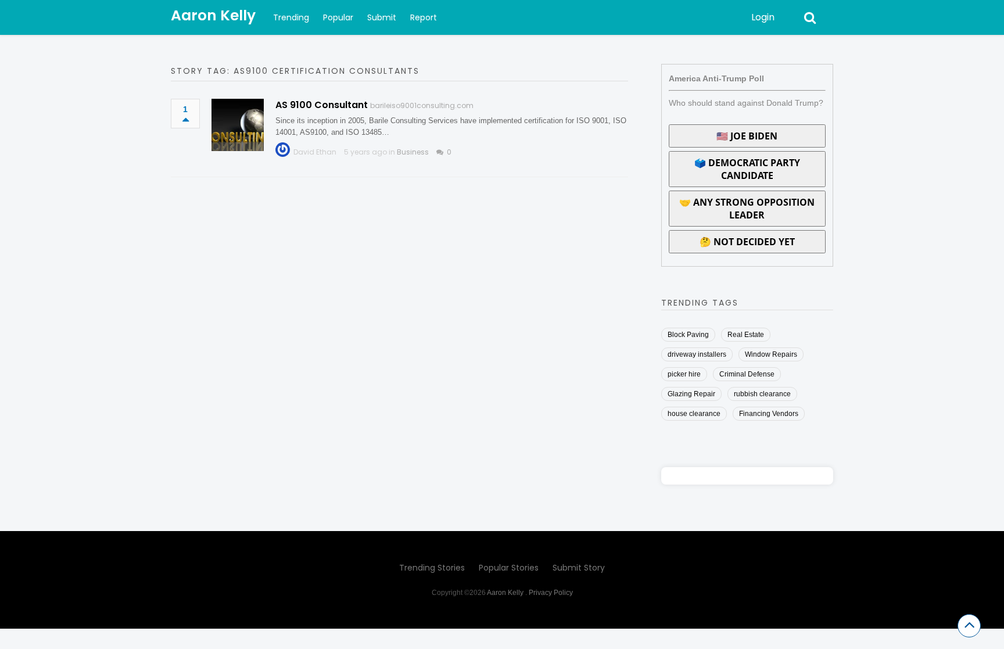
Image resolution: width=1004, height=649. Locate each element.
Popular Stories (509, 568)
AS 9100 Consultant (321, 105)
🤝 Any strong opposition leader (747, 208)
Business (413, 152)
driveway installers (697, 354)
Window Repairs (771, 354)
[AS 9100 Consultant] (237, 125)
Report (423, 17)
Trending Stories (432, 568)
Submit (381, 17)
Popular (338, 17)
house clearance (694, 414)
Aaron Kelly (213, 15)
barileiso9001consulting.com (422, 105)
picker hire (684, 374)
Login (762, 17)
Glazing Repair (691, 394)
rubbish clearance (762, 394)
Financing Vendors (768, 414)
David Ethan (314, 152)
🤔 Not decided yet (747, 241)
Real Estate (745, 335)
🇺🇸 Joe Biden (746, 136)
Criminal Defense (746, 374)
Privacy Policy (551, 593)
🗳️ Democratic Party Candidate (747, 169)
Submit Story (579, 568)
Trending (291, 17)
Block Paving (688, 335)
